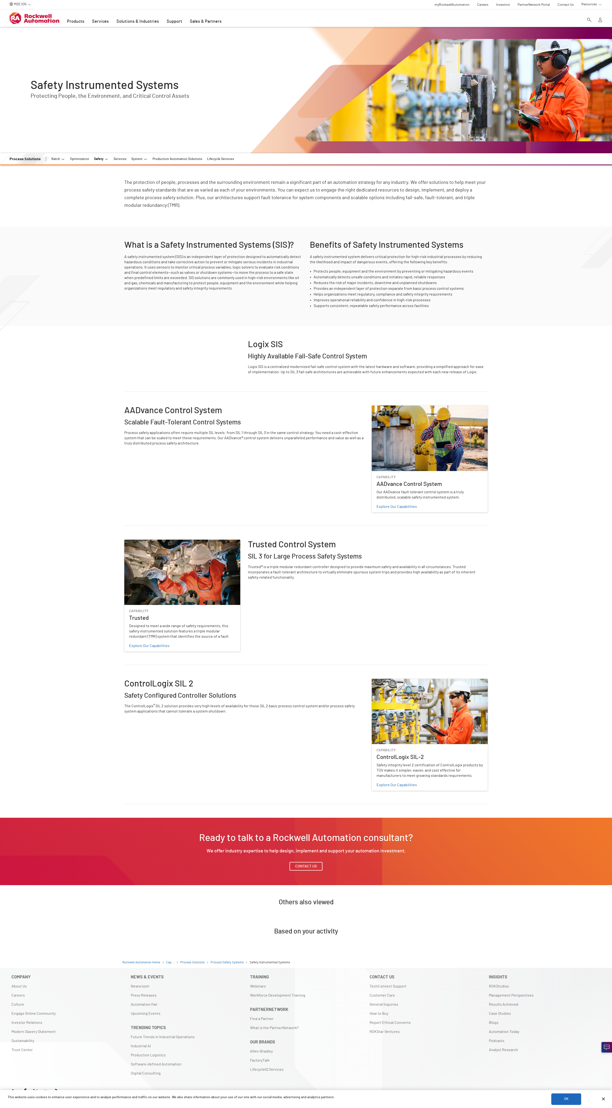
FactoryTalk (259, 1060)
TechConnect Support (388, 986)
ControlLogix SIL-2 (387, 682)
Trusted (130, 542)
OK (566, 1099)
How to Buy (379, 1013)
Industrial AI (141, 1046)
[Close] (603, 1099)
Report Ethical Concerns (390, 1023)
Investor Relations (26, 1023)
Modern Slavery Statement (33, 1032)
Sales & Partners (206, 21)
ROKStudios (499, 986)
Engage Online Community (33, 1013)
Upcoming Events (145, 1013)
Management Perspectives (511, 995)
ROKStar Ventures (385, 1032)
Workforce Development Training (277, 995)
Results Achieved (503, 1004)
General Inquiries (384, 1004)
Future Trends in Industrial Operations (163, 1037)
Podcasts (496, 1041)
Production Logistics (148, 1055)
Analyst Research (503, 1050)
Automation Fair (144, 1004)
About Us (19, 986)
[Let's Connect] (606, 1047)
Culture (17, 1004)
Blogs (493, 1023)
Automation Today (504, 1032)
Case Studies (500, 1013)
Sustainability (22, 1041)
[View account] (600, 20)
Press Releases (144, 995)
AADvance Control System (393, 408)
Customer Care (382, 995)
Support (174, 21)
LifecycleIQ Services (267, 1069)
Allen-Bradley (261, 1051)
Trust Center (22, 1050)
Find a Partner (261, 1019)
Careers (18, 995)
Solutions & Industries (137, 21)
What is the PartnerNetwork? (274, 1028)
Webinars (258, 986)
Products (75, 21)
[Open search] (589, 20)
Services (100, 21)
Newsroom (140, 986)
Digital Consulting (146, 1073)
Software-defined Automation (156, 1064)
